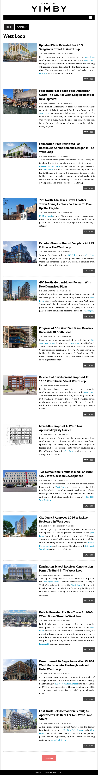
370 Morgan (88, 310)
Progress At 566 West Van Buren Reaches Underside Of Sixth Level (66, 330)
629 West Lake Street (73, 730)
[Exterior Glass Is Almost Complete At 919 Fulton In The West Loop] (20, 261)
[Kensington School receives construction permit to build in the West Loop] (20, 580)
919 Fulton (73, 255)
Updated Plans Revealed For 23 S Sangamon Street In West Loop (61, 47)
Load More (49, 758)
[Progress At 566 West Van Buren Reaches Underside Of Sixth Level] (20, 346)
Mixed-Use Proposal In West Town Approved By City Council (61, 428)
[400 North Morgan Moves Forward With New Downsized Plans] (20, 299)
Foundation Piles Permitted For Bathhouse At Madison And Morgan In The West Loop (66, 148)
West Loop (89, 60)
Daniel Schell (68, 103)
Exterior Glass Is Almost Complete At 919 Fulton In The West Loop (66, 245)
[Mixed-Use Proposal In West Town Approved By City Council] (20, 444)
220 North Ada (46, 216)
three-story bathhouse (49, 166)
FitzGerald (44, 643)
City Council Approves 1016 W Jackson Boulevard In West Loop (64, 519)
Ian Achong (68, 53)
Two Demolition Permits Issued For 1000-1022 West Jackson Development (66, 474)
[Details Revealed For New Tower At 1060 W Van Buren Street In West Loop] (20, 625)
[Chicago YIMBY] (49, 7)
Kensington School (51, 581)
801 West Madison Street (66, 683)
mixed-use (90, 57)
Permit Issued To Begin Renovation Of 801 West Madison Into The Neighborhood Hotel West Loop (66, 665)
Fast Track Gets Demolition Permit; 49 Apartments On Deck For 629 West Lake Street (65, 715)
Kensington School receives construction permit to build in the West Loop (66, 568)
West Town (69, 451)
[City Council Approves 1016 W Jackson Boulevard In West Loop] (20, 535)
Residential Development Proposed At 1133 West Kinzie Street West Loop (64, 379)
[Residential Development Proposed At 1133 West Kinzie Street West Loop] (20, 393)
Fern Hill (43, 73)
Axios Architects (58, 740)
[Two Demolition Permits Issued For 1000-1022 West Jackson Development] (20, 490)
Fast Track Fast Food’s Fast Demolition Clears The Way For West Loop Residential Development (66, 95)
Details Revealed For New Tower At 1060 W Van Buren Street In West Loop (66, 614)
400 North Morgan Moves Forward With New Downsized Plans (65, 284)
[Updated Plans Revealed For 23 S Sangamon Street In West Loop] (20, 60)
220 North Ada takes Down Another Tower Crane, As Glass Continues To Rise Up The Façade (65, 204)
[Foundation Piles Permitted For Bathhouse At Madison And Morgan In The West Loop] (20, 156)
